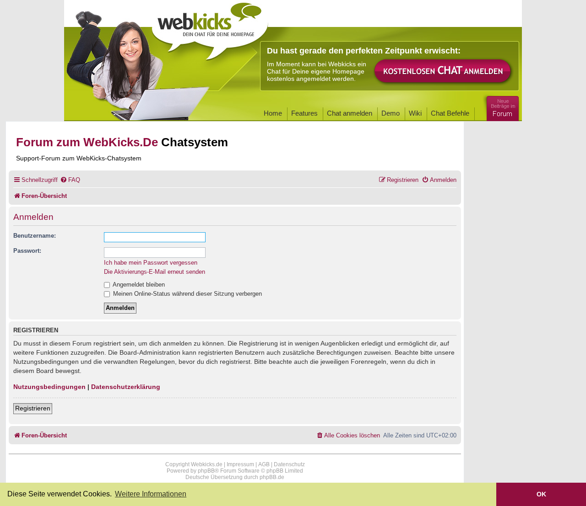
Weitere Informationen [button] (150, 494)
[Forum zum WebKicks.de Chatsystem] (501, 106)
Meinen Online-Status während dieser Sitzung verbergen (186, 293)
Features (304, 113)
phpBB (206, 471)
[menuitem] (70, 179)
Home (273, 113)
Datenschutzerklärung (125, 386)
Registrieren (32, 408)
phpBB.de (272, 477)
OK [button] (541, 494)
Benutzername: (34, 235)
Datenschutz (289, 464)
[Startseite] (210, 28)
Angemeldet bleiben (138, 284)
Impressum (240, 464)
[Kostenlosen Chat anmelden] (443, 71)
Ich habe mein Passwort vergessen (150, 262)
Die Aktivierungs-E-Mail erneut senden (154, 271)
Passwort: (27, 250)
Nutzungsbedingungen (49, 386)
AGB (264, 464)
